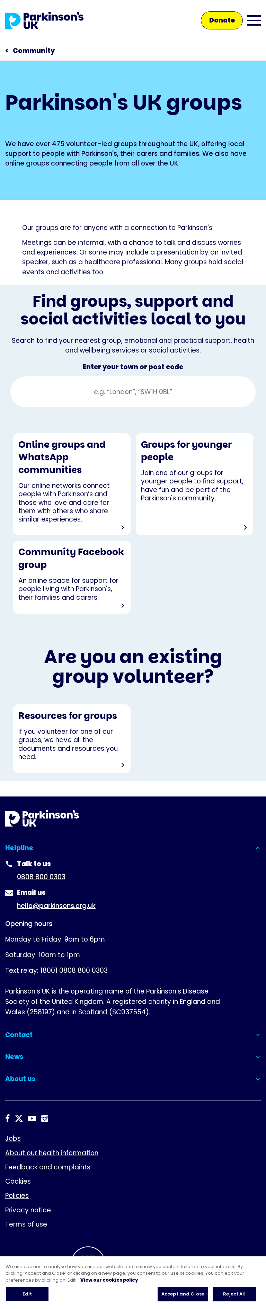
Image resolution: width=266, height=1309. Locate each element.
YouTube (32, 1119)
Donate (222, 20)
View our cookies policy (109, 1280)
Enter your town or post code (133, 367)
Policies (17, 1195)
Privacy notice (28, 1210)
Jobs (13, 1138)
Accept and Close (182, 1294)
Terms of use (26, 1224)
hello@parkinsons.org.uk (56, 905)
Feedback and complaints (47, 1167)
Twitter (19, 1119)
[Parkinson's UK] (44, 20)
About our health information (51, 1153)
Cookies (18, 1181)
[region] (133, 1282)
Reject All (234, 1294)
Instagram (44, 1119)
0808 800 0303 (41, 877)
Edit (27, 1294)
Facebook (7, 1119)
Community (34, 50)
